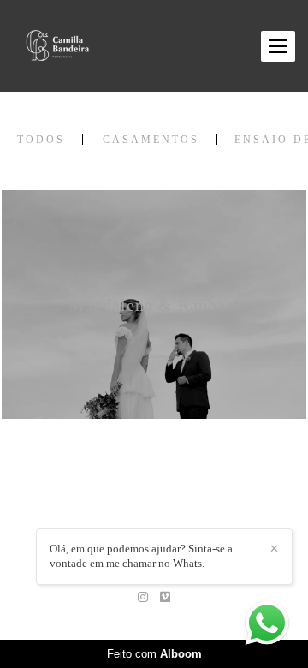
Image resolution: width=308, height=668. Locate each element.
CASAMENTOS (151, 139)
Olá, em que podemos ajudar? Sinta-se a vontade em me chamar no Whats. (141, 556)
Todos (41, 139)
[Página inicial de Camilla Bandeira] (58, 46)
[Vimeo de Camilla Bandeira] (165, 597)
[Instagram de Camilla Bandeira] (143, 597)
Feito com (154, 653)
